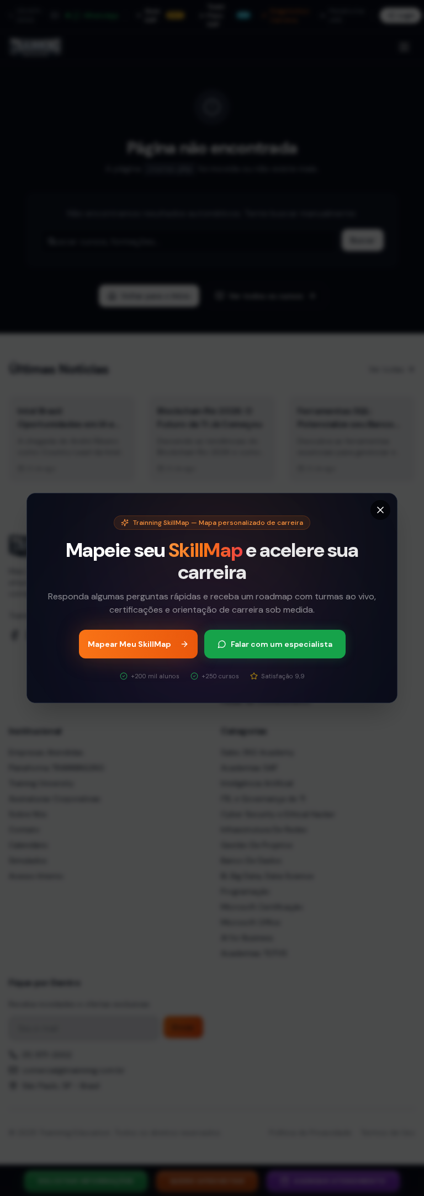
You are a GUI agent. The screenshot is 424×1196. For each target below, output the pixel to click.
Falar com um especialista (281, 644)
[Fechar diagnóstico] (380, 510)
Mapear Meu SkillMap (129, 644)
